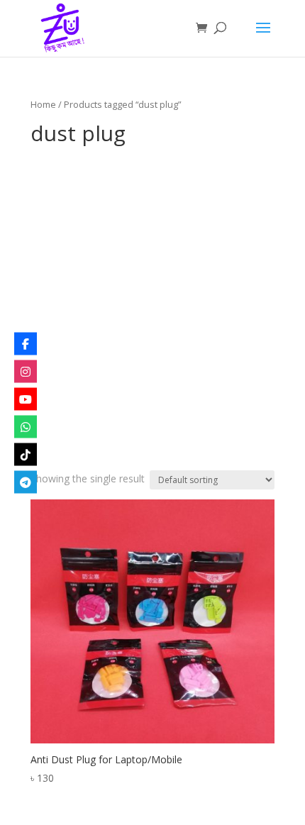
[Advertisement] (152, 310)
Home (43, 104)
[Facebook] (25, 343)
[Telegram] (25, 481)
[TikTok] (25, 454)
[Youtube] (25, 398)
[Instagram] (25, 371)
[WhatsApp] (25, 426)
